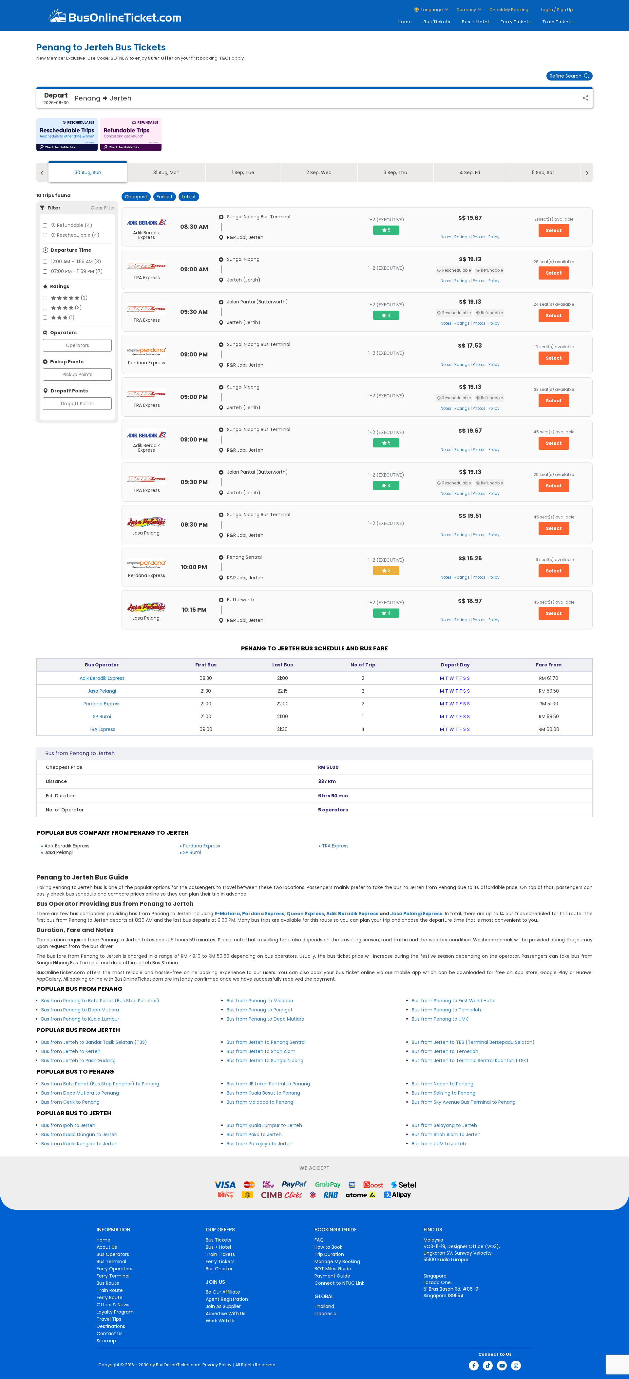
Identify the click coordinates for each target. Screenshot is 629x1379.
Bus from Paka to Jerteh (254, 1134)
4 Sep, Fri (470, 172)
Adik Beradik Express (352, 913)
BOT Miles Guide (332, 1268)
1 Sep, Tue (243, 172)
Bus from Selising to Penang (443, 1093)
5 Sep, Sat (543, 172)
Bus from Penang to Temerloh (446, 1010)
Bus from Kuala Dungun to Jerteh (79, 1134)
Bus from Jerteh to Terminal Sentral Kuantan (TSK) (470, 1060)
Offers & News (113, 1304)
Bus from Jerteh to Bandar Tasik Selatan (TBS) (94, 1042)
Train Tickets (558, 22)
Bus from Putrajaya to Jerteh (260, 1143)
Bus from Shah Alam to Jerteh (446, 1134)
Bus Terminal (111, 1261)
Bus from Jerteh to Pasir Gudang (78, 1060)
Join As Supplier (223, 1306)
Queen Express (305, 913)
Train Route (110, 1290)
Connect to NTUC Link (339, 1283)
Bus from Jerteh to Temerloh (445, 1051)
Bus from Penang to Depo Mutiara (80, 1010)
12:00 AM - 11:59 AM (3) (76, 261)
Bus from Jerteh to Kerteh (71, 1051)
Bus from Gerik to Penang (70, 1102)
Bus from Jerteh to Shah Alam (261, 1051)
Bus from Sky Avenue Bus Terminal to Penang (464, 1102)
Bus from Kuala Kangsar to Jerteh (79, 1143)
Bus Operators (113, 1254)
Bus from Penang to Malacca (260, 1000)
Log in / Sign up (556, 10)
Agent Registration (227, 1299)
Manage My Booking (337, 1261)
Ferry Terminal (113, 1276)
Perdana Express (102, 703)
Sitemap (106, 1340)
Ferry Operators (114, 1268)
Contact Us (110, 1333)
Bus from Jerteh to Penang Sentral (266, 1042)
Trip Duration (329, 1254)
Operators (77, 345)
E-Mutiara (227, 913)
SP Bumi (102, 716)
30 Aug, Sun (88, 172)
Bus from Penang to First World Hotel (453, 1000)
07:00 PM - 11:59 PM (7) (77, 271)
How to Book (328, 1247)
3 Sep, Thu (395, 172)
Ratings (462, 237)
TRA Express (102, 729)
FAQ (319, 1240)
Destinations (111, 1326)
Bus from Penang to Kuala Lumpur (80, 1019)
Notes (446, 237)
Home (405, 22)
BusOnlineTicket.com (178, 1365)
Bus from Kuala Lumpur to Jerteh (264, 1125)
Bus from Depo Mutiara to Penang (80, 1093)
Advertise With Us (225, 1313)
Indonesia (325, 1313)
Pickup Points (77, 374)
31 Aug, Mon (166, 172)
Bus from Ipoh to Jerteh (68, 1125)
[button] (67, 134)
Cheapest (136, 196)
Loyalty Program (115, 1312)
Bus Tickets (437, 22)
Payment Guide (332, 1276)
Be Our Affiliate (223, 1292)
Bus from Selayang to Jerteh (444, 1125)
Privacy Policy (216, 1365)
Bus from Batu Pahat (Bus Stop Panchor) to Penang (100, 1083)
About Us (107, 1247)
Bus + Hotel (475, 22)
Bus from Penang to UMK (440, 1019)
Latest (189, 196)
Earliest (165, 196)
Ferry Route (110, 1297)
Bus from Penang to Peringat (260, 1010)
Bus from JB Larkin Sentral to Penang (268, 1083)
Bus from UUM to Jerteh (439, 1143)
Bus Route (108, 1283)
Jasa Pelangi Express (416, 913)
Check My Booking (508, 10)
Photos (479, 237)
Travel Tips (109, 1319)
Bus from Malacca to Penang (260, 1102)
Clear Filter (103, 208)
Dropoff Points (77, 403)
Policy (494, 237)
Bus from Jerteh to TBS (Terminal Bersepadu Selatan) (473, 1042)
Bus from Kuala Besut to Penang (263, 1093)
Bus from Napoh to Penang (442, 1083)
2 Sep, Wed (319, 172)
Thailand (324, 1306)
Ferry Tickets (516, 22)
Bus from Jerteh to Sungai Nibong (265, 1060)
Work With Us (221, 1320)
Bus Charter (219, 1268)
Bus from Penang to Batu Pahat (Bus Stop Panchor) (100, 1000)
